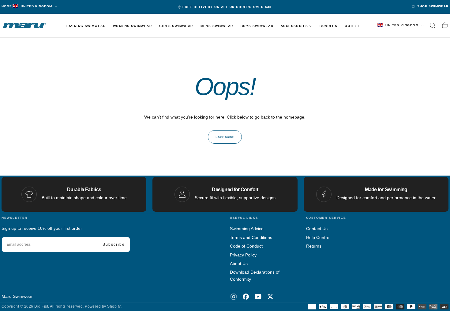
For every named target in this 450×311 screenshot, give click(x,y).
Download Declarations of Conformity (254, 275)
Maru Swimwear (17, 296)
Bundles (328, 26)
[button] (432, 25)
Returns (313, 246)
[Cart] (444, 25)
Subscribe (114, 244)
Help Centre (317, 237)
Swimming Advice (247, 228)
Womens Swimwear (132, 26)
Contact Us (317, 228)
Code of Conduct (246, 246)
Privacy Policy (243, 254)
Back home (225, 136)
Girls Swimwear (176, 26)
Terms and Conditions (251, 237)
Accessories (294, 26)
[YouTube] (258, 296)
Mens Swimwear (217, 26)
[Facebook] (245, 296)
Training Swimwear (85, 26)
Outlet (352, 26)
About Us (239, 263)
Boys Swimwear (257, 26)
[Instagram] (233, 296)
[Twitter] (270, 296)
